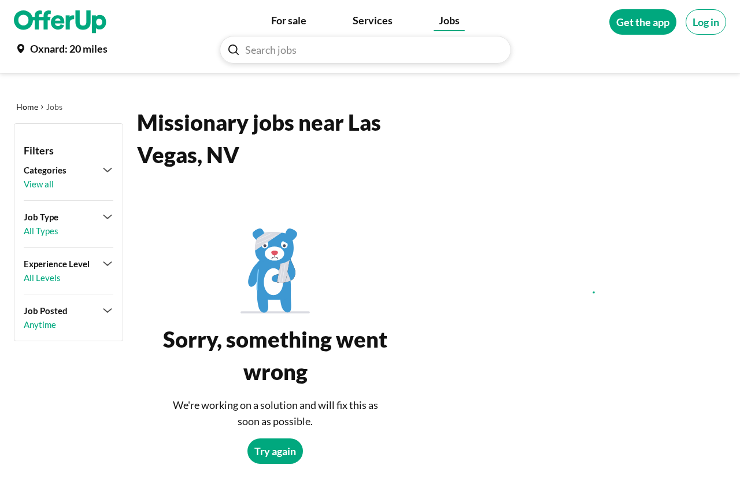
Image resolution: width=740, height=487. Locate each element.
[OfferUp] (60, 22)
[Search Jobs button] (233, 50)
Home (27, 107)
